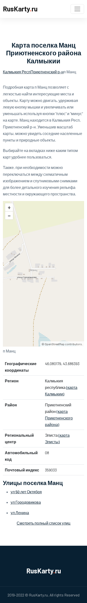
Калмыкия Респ (16, 71)
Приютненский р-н (47, 71)
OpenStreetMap (55, 344)
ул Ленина (20, 512)
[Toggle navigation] (77, 9)
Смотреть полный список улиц (43, 523)
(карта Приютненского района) (59, 418)
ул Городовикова (26, 502)
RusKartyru (20, 9)
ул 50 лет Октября (26, 491)
